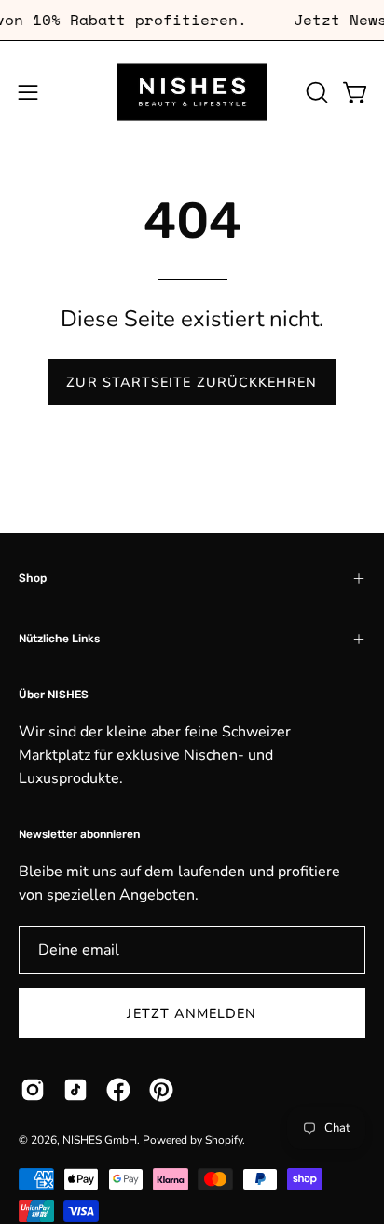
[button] (315, 92)
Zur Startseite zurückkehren (191, 382)
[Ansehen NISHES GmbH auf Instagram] (33, 1090)
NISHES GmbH (99, 1140)
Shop (33, 577)
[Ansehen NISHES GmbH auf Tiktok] (75, 1090)
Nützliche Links (59, 638)
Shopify (223, 1140)
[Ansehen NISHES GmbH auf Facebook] (118, 1090)
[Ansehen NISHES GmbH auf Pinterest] (161, 1090)
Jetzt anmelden (191, 1013)
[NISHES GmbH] (192, 92)
